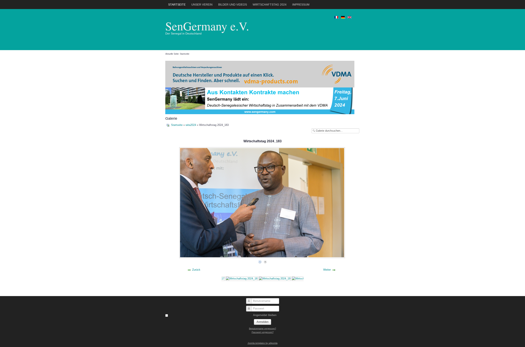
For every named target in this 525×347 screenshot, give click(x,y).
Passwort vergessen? (263, 332)
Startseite (177, 4)
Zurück (196, 269)
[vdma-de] (259, 73)
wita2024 (191, 124)
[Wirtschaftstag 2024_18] (242, 278)
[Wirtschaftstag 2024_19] (275, 278)
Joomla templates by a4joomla (262, 343)
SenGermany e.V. (207, 26)
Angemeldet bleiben (264, 315)
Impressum (300, 4)
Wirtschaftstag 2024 (269, 4)
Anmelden (262, 321)
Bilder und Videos (232, 4)
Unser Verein (201, 4)
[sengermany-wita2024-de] (259, 100)
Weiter (327, 269)
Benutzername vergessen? (262, 328)
